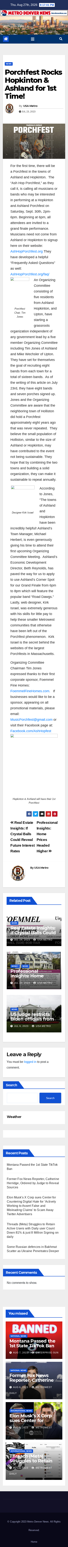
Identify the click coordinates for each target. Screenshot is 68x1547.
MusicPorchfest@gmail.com (31, 719)
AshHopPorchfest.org (26, 251)
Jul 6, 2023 (21, 1026)
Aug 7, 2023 (20, 1352)
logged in (30, 1061)
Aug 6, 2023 (20, 1387)
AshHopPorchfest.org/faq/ (29, 274)
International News (21, 1411)
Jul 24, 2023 (22, 939)
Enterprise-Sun (47, 1352)
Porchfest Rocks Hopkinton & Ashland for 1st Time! (33, 84)
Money (15, 966)
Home (34, 1541)
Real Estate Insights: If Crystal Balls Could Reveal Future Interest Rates (33, 935)
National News (18, 1336)
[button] (60, 39)
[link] (30, 731)
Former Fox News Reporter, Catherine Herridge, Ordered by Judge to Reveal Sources (33, 1183)
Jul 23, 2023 (22, 983)
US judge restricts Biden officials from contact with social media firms (32, 1021)
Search (11, 1085)
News (9, 64)
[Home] (6, 39)
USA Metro (30, 106)
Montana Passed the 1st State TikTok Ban (32, 1343)
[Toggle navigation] (33, 39)
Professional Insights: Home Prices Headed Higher (27, 978)
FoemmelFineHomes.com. (30, 691)
